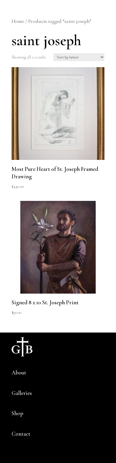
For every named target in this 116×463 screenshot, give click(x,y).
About (19, 372)
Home (18, 21)
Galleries (22, 393)
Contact (21, 433)
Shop (17, 413)
